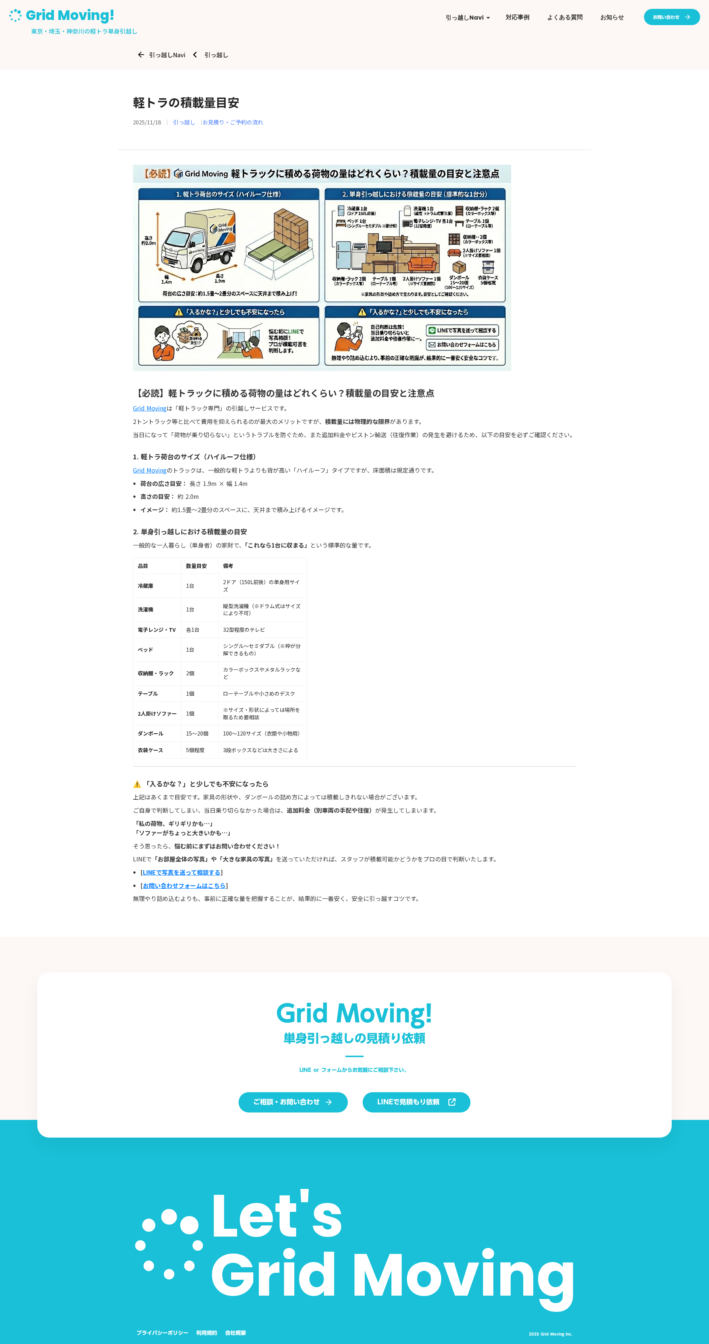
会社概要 (235, 1333)
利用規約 (206, 1333)
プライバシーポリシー (162, 1333)
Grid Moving (150, 408)
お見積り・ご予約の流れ (232, 122)
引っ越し (216, 54)
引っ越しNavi (167, 54)
